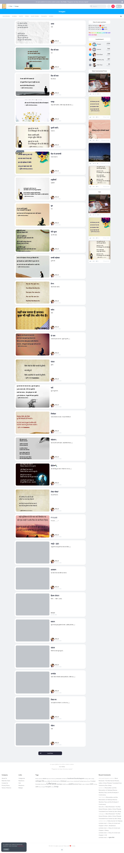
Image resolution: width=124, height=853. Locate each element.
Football (93, 781)
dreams (68, 781)
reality (83, 784)
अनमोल (53, 674)
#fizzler (36, 778)
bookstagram (79, 778)
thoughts (48, 787)
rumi (91, 784)
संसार (53, 362)
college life (39, 781)
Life (49, 783)
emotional (76, 781)
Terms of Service (6, 788)
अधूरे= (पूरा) (55, 544)
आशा (52, 24)
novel (64, 784)
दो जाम (53, 336)
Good (42, 784)
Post (11, 6)
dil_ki (57, 41)
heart (45, 784)
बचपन (53, 622)
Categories (22, 778)
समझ (52, 102)
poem (67, 784)
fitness (88, 781)
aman (44, 778)
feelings (85, 781)
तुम (52, 206)
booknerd (70, 778)
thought (43, 786)
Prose (27, 16)
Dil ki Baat (100, 54)
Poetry (21, 16)
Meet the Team (6, 781)
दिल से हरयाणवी (56, 154)
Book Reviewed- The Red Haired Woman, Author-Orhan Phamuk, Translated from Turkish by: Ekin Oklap (98, 86)
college (92, 778)
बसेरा (52, 310)
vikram (53, 613)
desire (45, 781)
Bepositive (49, 778)
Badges (21, 788)
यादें (52, 388)
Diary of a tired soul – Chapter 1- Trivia (96, 135)
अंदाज (53, 648)
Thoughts (44, 16)
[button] (113, 6)
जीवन (52, 726)
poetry (71, 784)
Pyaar (80, 784)
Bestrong (54, 778)
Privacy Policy (6, 785)
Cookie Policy (21, 846)
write (53, 786)
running (95, 784)
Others (51, 16)
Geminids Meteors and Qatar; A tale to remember (99, 158)
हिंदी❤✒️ (54, 466)
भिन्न (52, 284)
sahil (36, 787)
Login (119, 6)
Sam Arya (99, 65)
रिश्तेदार (53, 414)
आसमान (53, 570)
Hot (20, 783)
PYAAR (54, 518)
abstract (40, 778)
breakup (86, 778)
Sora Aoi (101, 807)
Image (16, 6)
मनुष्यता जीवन (111, 837)
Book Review (6, 16)
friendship (37, 784)
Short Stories (35, 16)
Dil (59, 781)
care (89, 778)
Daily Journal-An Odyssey (115, 821)
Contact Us (5, 783)
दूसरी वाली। (55, 128)
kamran (99, 49)
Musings (14, 16)
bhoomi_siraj (100, 59)
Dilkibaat (63, 781)
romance (87, 784)
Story (40, 786)
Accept (6, 849)
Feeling (81, 781)
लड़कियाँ (53, 180)
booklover (64, 778)
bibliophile (58, 778)
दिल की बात (54, 50)
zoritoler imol (103, 823)
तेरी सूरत (54, 232)
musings (59, 784)
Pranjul (99, 44)
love (53, 783)
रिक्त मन (54, 700)
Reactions (21, 781)
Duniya (71, 781)
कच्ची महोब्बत (55, 258)
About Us (4, 778)
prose (76, 784)
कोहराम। (54, 440)
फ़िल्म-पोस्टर (55, 596)
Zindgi (56, 787)
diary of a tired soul (53, 781)
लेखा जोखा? (55, 492)
